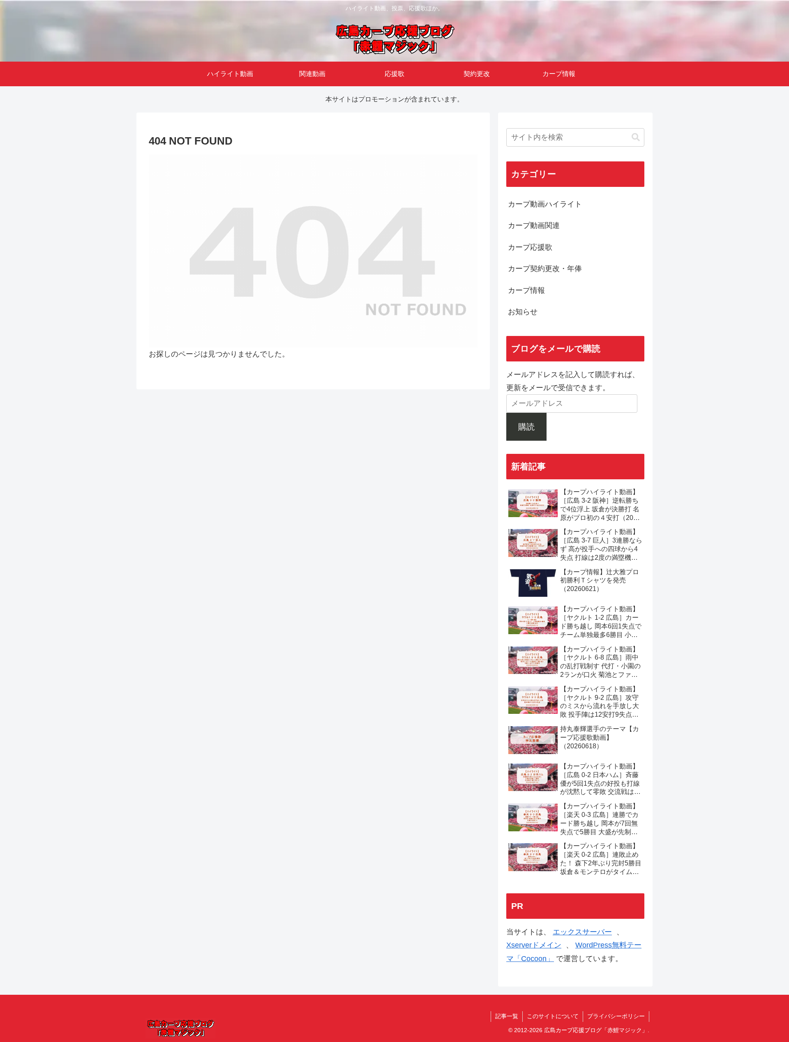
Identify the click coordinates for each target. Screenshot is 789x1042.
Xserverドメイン (533, 945)
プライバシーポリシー (616, 1016)
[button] (635, 137)
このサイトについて (553, 1016)
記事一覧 (506, 1016)
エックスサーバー (582, 932)
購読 (526, 426)
